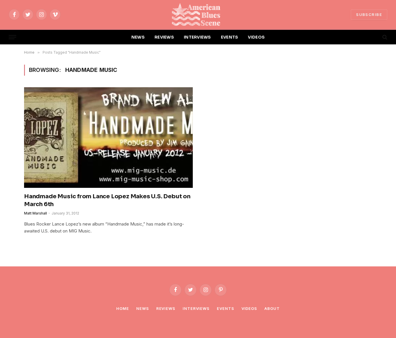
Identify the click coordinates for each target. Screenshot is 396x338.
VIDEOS (256, 37)
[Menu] (12, 37)
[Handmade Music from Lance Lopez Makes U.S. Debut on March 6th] (108, 137)
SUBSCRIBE (369, 14)
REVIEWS (164, 37)
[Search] (384, 37)
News (142, 308)
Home (122, 308)
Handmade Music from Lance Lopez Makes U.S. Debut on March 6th (107, 200)
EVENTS (229, 37)
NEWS (138, 37)
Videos (249, 308)
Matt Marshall (35, 213)
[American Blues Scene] (198, 14)
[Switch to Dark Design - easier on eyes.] (375, 37)
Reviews (165, 308)
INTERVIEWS (197, 37)
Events (225, 308)
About (272, 308)
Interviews (196, 308)
